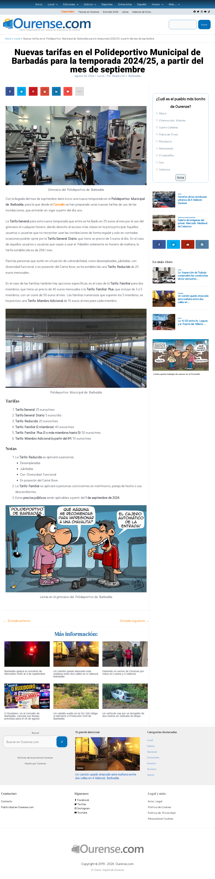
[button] (56, 4)
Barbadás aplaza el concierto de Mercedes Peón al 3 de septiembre (24, 672)
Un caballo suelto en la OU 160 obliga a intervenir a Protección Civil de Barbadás (75, 716)
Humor (150, 774)
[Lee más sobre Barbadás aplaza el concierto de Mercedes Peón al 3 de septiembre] (27, 653)
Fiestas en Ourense (89, 11)
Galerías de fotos (141, 11)
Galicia (150, 746)
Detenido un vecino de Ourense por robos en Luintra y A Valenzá (123, 672)
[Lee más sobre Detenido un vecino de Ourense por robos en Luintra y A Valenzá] (125, 653)
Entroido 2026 (110, 11)
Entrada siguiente (134, 621)
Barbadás (134, 76)
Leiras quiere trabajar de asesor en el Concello (177, 374)
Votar (180, 177)
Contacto (6, 801)
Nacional (152, 751)
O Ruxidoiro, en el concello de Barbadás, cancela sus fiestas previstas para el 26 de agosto (22, 716)
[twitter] (198, 12)
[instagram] (202, 12)
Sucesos (151, 769)
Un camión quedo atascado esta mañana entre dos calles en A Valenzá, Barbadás (76, 674)
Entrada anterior (16, 621)
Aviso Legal (155, 801)
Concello (59, 204)
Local (100, 76)
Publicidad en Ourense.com (17, 807)
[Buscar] (61, 741)
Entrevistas (153, 757)
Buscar (204, 24)
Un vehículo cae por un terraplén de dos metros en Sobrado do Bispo (123, 714)
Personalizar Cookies (160, 818)
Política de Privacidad (161, 813)
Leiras (125, 11)
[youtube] (205, 12)
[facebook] (195, 12)
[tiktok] (209, 12)
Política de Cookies (159, 807)
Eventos (151, 763)
